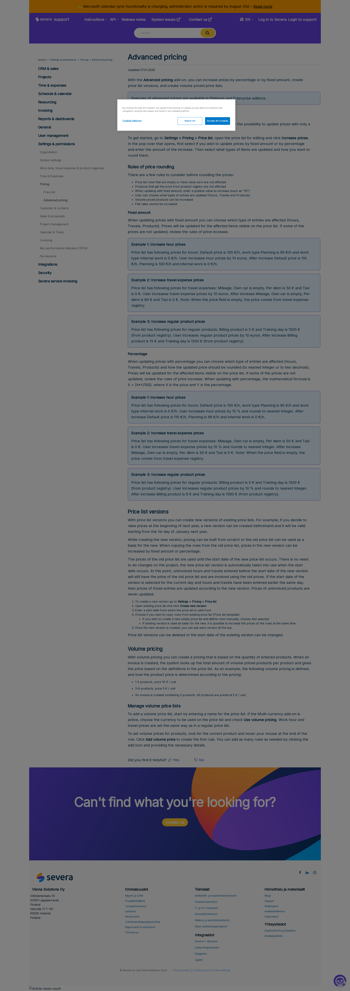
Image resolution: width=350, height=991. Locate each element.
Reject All (190, 121)
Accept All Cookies (217, 121)
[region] (176, 115)
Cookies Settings (131, 120)
